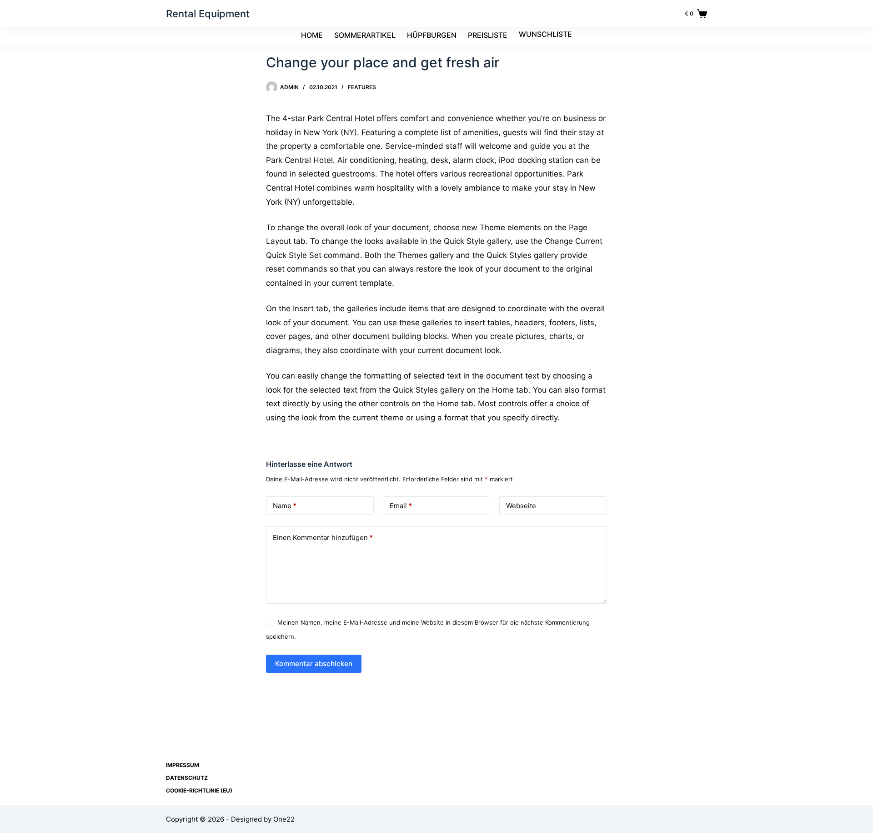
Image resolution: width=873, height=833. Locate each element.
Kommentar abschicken (313, 663)
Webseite (521, 505)
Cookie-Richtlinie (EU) (199, 790)
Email (401, 505)
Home (312, 35)
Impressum (182, 765)
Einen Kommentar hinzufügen (323, 537)
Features (362, 87)
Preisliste (487, 35)
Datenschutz (187, 777)
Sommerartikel (365, 35)
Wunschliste (545, 34)
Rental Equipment (208, 14)
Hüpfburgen (432, 35)
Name (284, 505)
